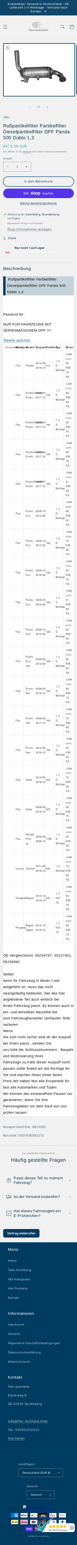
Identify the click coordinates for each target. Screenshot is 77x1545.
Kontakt (13, 1298)
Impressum (16, 1324)
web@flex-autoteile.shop (28, 1421)
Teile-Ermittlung (19, 1270)
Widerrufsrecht (19, 1362)
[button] (5, 26)
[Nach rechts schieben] (47, 107)
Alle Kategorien (19, 1279)
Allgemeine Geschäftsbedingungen (34, 1343)
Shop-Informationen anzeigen (29, 229)
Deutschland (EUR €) (37, 1472)
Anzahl (7, 158)
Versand (27, 151)
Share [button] (12, 238)
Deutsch (36, 1494)
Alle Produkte (18, 1288)
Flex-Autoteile (42, 1536)
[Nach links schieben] (29, 107)
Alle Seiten (16, 1438)
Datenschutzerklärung (24, 1352)
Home (12, 1261)
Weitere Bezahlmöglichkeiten (38, 203)
